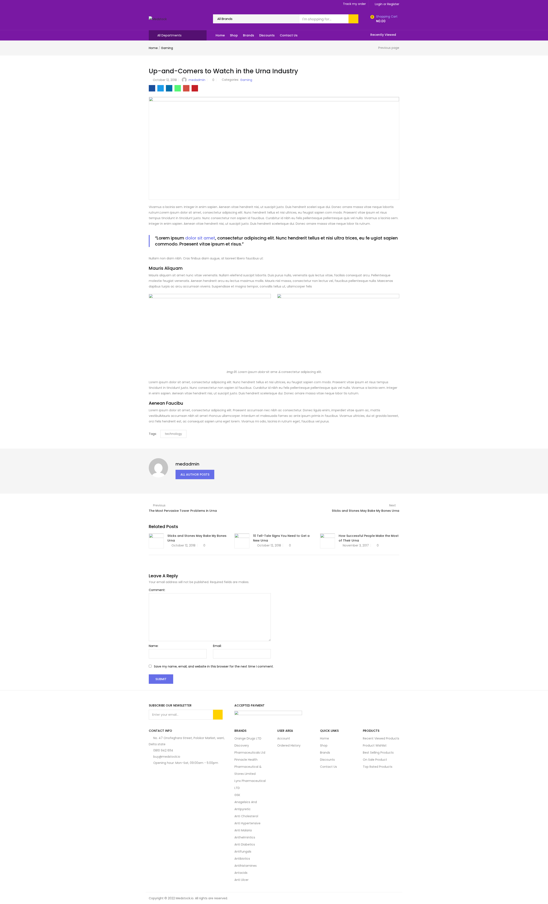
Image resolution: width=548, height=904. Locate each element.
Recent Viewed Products (381, 738)
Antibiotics (242, 858)
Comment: (157, 590)
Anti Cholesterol (246, 816)
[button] (383, 19)
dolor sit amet (200, 238)
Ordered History (289, 745)
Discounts (267, 35)
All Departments (169, 35)
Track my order (354, 4)
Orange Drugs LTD (247, 738)
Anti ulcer (241, 880)
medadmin (197, 80)
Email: (217, 646)
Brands (248, 35)
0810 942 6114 (163, 750)
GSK (237, 795)
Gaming (167, 48)
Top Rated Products (377, 767)
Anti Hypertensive (247, 823)
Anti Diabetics (244, 844)
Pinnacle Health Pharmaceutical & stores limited (248, 766)
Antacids (240, 873)
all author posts (194, 474)
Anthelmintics (244, 837)
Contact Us (289, 35)
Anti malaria (243, 830)
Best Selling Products (378, 752)
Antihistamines (245, 866)
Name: (153, 646)
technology (173, 434)
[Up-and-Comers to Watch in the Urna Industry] (152, 88)
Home (220, 35)
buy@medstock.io (166, 756)
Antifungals (242, 851)
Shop (234, 35)
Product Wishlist (375, 745)
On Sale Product (375, 759)
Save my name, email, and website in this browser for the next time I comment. (214, 666)
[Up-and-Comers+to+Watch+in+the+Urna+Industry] (160, 88)
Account (283, 738)
